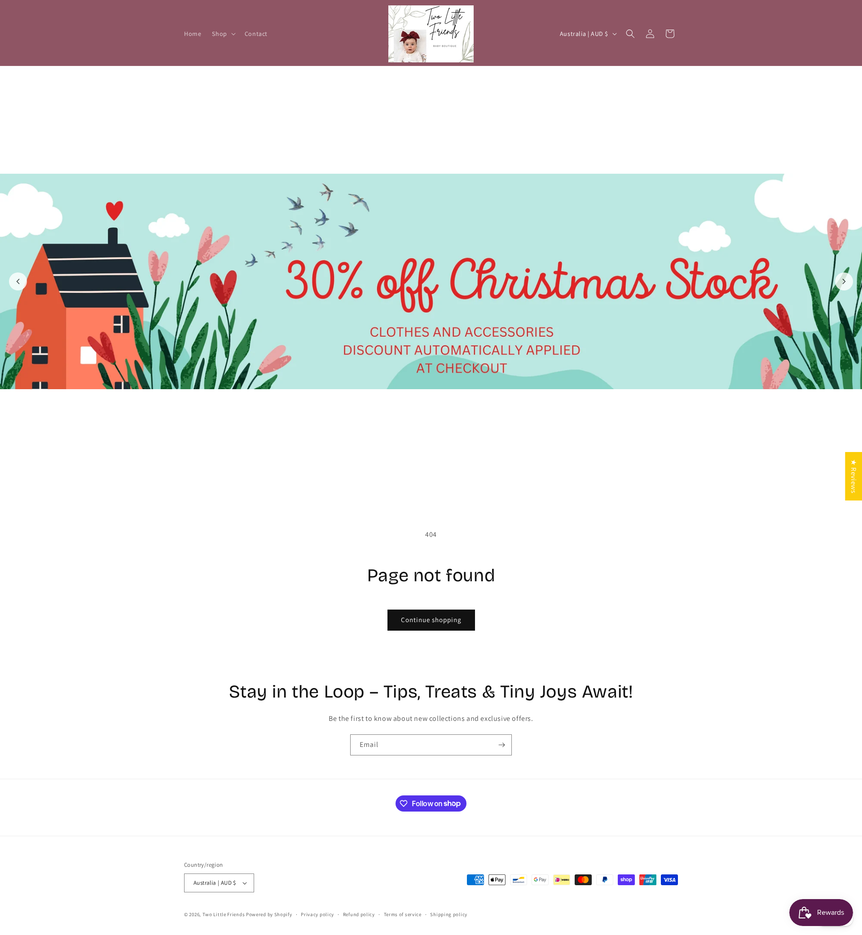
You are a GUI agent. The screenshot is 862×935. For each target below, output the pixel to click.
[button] (223, 33)
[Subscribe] (501, 744)
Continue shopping (431, 619)
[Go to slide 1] (426, 485)
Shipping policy (448, 914)
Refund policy (359, 914)
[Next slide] (844, 281)
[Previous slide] (18, 281)
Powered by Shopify (269, 914)
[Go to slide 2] (436, 485)
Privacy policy (317, 914)
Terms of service (403, 914)
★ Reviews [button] (853, 476)
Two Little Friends (223, 914)
